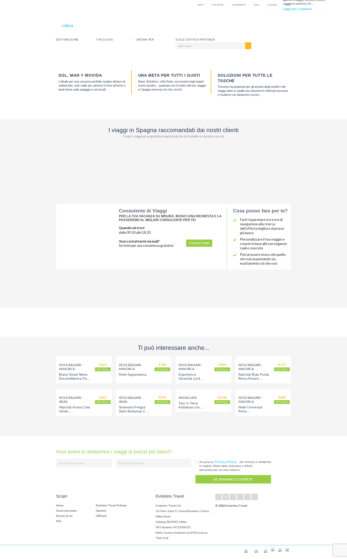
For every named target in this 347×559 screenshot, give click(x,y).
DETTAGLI (103, 369)
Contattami (199, 243)
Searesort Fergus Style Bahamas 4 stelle (133, 411)
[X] (225, 497)
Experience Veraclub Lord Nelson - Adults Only (194, 378)
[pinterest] (240, 497)
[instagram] (254, 497)
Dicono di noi (64, 515)
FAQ (256, 4)
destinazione (67, 39)
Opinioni (101, 510)
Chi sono (218, 4)
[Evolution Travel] (68, 5)
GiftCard (101, 515)
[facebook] (218, 497)
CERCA (67, 26)
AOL (59, 521)
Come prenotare (66, 510)
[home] (70, 552)
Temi (288, 4)
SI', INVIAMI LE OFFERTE (233, 479)
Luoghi (272, 4)
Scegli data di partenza (195, 39)
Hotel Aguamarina (133, 374)
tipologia (104, 39)
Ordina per (145, 39)
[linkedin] (233, 497)
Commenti (239, 4)
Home (60, 505)
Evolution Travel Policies (111, 505)
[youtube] (247, 497)
